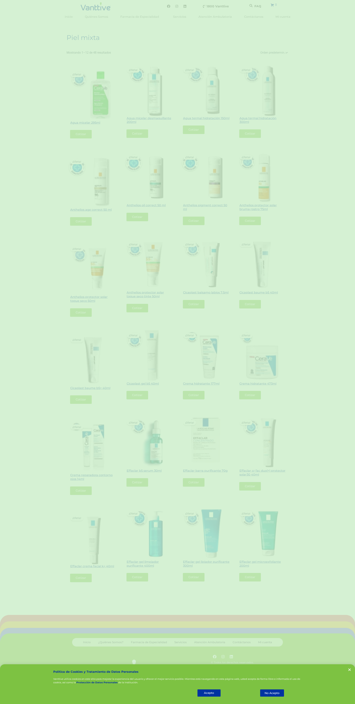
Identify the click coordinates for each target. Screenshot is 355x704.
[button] (349, 669)
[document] (177, 352)
